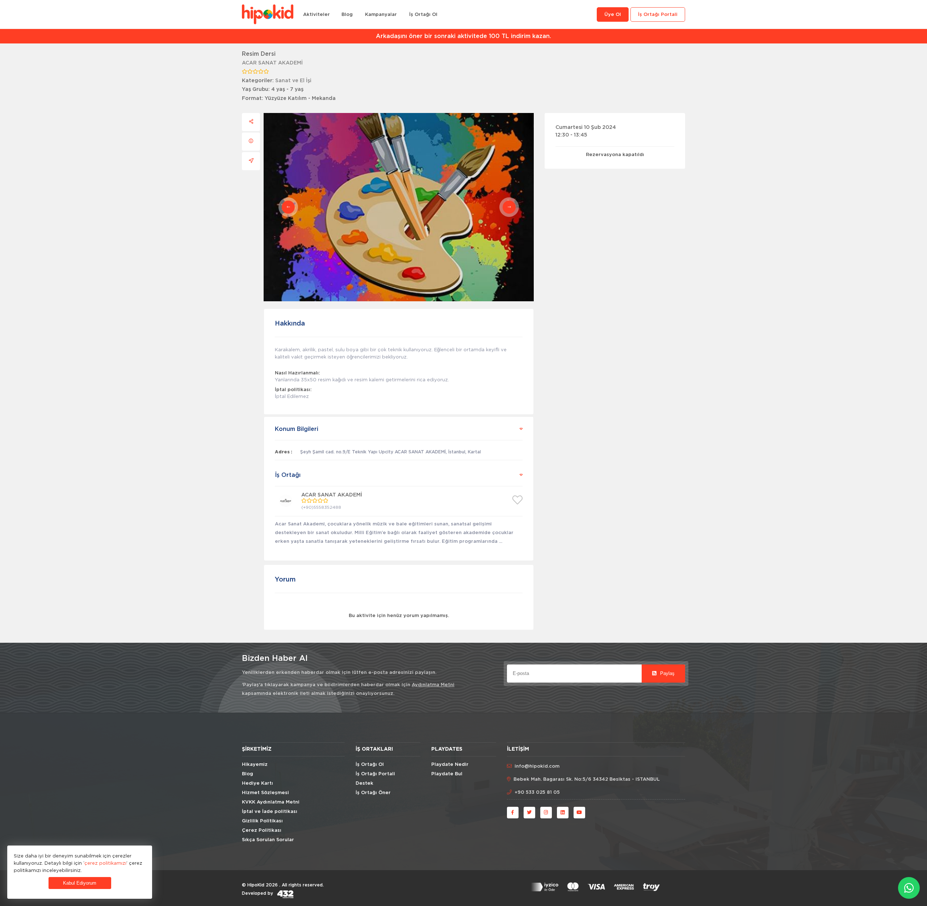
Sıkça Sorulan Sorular (268, 840)
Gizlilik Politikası (262, 821)
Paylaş (667, 673)
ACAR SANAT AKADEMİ (272, 63)
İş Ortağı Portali (658, 14)
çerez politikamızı (105, 862)
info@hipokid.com (537, 766)
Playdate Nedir (450, 764)
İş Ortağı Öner (373, 792)
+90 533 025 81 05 (537, 792)
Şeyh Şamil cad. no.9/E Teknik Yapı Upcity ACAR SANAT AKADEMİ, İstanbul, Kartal (390, 452)
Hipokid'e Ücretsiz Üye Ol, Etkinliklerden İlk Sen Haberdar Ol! (464, 36)
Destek (364, 783)
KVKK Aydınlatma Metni (270, 802)
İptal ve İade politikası (269, 811)
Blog (347, 14)
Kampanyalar (381, 14)
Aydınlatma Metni (433, 685)
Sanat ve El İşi (293, 80)
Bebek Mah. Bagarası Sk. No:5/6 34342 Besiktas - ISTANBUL (586, 779)
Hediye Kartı (257, 783)
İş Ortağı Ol (423, 14)
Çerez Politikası (261, 830)
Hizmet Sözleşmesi (265, 792)
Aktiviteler (316, 14)
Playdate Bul (446, 774)
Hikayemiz (255, 764)
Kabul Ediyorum (79, 883)
